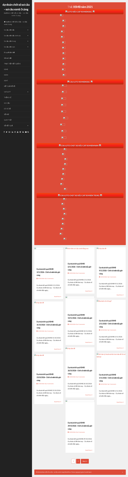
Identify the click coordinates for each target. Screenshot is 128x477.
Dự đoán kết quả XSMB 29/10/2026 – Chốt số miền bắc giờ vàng (80, 426)
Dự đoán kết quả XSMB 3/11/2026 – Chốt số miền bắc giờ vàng (48, 272)
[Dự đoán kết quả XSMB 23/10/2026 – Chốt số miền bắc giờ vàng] (48, 362)
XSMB (6, 69)
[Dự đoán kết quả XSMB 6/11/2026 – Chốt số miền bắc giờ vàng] (80, 253)
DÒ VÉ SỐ (7, 109)
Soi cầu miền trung (10, 41)
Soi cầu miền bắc (9, 30)
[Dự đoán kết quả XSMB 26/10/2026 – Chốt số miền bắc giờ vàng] (80, 355)
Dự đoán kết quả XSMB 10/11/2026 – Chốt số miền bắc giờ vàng (80, 318)
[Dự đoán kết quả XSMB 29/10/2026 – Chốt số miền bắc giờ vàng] (80, 409)
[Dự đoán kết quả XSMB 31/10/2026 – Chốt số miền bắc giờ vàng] (48, 309)
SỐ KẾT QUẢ (8, 125)
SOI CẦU (7, 103)
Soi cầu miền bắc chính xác (12, 35)
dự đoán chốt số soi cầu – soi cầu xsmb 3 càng (15, 23)
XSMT (6, 80)
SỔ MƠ (6, 114)
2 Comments (50, 278)
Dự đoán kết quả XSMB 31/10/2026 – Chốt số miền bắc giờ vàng (48, 325)
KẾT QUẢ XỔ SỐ (9, 86)
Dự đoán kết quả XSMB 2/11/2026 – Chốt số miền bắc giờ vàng (110, 324)
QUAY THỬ (8, 120)
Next (84, 461)
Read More (57, 296)
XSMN (6, 75)
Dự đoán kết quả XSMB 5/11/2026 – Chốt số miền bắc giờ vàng (110, 378)
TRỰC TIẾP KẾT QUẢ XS (12, 64)
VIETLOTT (7, 92)
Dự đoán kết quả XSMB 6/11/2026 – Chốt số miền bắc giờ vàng (79, 267)
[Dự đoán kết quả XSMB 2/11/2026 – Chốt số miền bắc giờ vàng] (111, 308)
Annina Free (79, 472)
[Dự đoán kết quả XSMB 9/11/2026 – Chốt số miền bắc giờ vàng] (111, 255)
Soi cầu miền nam (9, 47)
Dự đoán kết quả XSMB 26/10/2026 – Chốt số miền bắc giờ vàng (80, 370)
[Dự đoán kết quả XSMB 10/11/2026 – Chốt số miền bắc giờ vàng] (80, 303)
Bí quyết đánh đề (9, 52)
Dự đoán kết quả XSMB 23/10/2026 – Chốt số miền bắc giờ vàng (48, 377)
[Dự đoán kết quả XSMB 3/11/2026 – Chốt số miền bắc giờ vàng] (48, 256)
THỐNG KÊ (7, 97)
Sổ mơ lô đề (7, 58)
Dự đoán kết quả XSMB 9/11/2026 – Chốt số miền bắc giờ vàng (110, 270)
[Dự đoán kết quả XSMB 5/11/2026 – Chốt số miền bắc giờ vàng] (111, 362)
